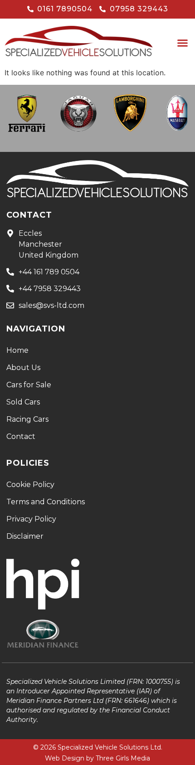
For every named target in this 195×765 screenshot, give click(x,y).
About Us (23, 367)
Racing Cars (27, 419)
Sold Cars (23, 402)
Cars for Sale (28, 384)
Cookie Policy (30, 484)
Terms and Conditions (45, 501)
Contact (20, 436)
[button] (182, 43)
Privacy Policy (31, 519)
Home (17, 350)
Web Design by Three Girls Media (97, 758)
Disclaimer (25, 536)
